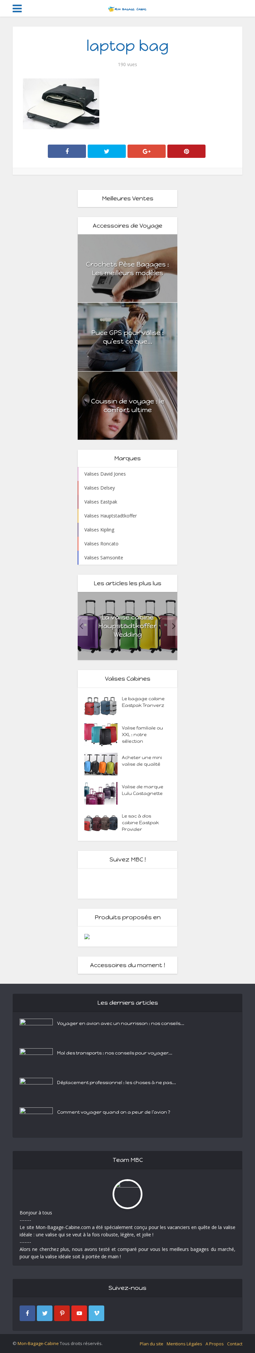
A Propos (215, 1344)
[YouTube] (79, 1313)
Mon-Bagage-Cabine (38, 1343)
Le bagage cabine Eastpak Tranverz (143, 702)
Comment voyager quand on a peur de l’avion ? (113, 1112)
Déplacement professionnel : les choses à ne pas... (116, 1082)
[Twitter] (44, 1313)
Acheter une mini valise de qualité (142, 761)
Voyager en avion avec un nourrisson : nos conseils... (120, 1023)
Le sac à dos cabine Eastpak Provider (140, 822)
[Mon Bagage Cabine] (127, 8)
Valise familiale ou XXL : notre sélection (142, 734)
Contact (234, 1344)
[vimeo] (96, 1313)
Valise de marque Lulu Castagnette (142, 790)
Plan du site (151, 1344)
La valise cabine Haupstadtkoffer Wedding (127, 625)
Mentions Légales (184, 1344)
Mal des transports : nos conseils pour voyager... (114, 1053)
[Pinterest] (62, 1313)
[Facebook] (27, 1313)
